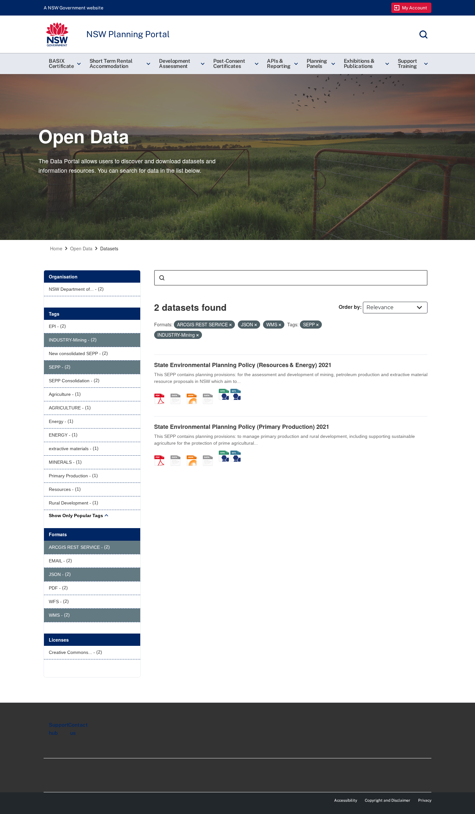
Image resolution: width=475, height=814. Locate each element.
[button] (64, 63)
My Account (415, 7)
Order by (349, 306)
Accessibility (345, 800)
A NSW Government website (73, 7)
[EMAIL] (177, 392)
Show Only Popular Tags (76, 515)
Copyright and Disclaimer (387, 800)
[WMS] (224, 392)
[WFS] (235, 392)
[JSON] (193, 392)
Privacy (424, 800)
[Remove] (230, 324)
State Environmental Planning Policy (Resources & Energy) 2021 (243, 365)
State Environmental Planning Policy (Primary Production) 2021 (241, 426)
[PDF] (161, 392)
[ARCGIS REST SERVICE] (210, 392)
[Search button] (162, 278)
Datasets (109, 248)
